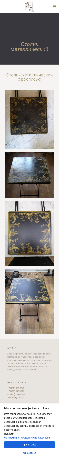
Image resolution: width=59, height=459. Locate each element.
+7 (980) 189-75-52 (16, 394)
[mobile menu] (54, 6)
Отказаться (29, 453)
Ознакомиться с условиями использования (27, 437)
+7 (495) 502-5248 (15, 388)
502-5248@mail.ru (15, 397)
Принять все (29, 444)
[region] (29, 431)
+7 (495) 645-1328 (15, 391)
